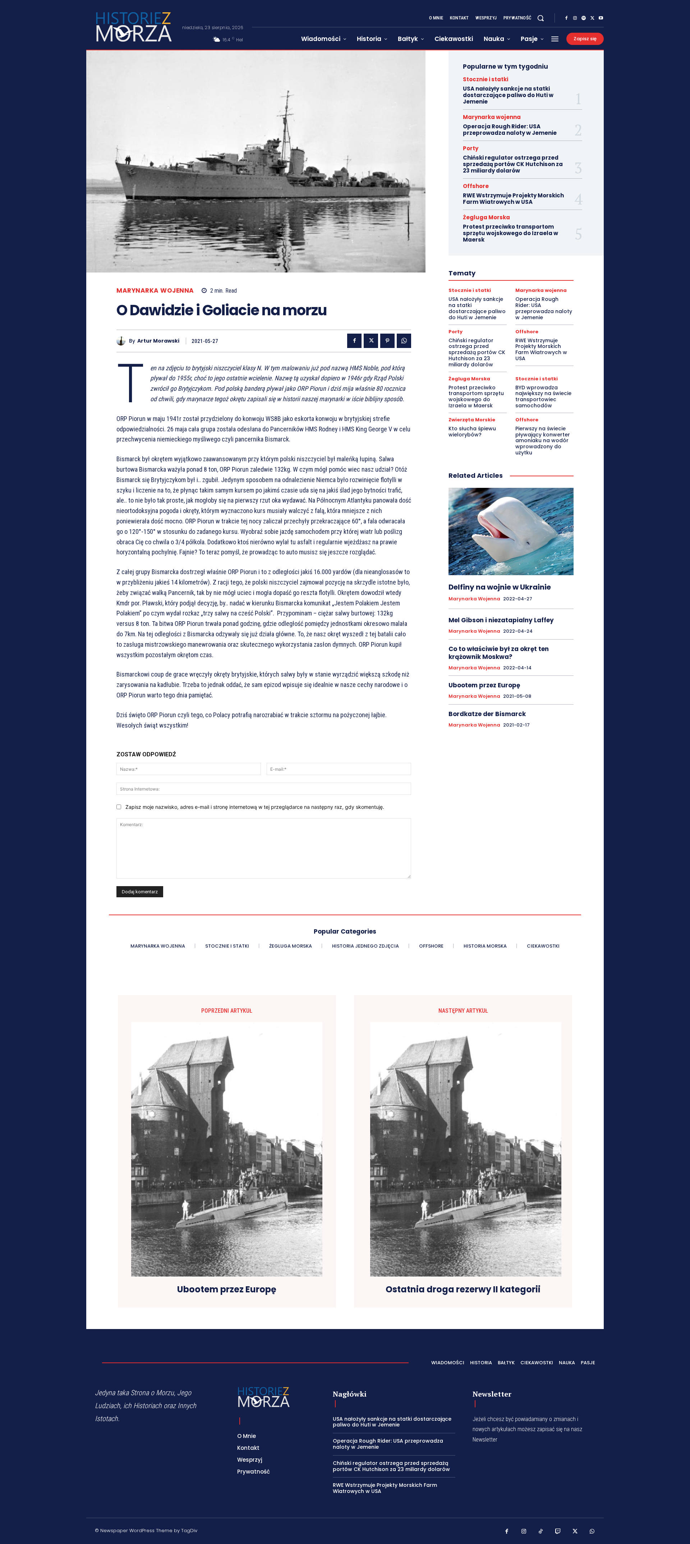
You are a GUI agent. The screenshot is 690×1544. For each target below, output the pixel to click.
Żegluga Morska (486, 217)
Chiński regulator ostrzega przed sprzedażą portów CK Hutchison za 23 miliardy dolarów (513, 164)
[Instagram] (575, 18)
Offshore (476, 186)
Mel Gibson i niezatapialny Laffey (501, 620)
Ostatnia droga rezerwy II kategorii (463, 1289)
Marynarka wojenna (492, 117)
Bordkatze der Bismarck (487, 714)
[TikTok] (541, 1532)
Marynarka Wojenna (155, 291)
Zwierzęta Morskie (471, 419)
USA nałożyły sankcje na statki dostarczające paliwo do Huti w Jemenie (508, 95)
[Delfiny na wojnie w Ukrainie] (511, 532)
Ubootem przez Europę (484, 685)
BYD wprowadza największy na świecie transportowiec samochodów (543, 396)
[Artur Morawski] (122, 340)
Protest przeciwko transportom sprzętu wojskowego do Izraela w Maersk (510, 233)
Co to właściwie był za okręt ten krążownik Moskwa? (498, 653)
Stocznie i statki (485, 79)
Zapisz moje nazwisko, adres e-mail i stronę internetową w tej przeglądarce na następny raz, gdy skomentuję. (254, 807)
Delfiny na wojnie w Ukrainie (499, 587)
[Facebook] (566, 18)
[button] (540, 18)
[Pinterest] (387, 341)
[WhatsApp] (404, 341)
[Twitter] (592, 18)
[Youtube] (601, 18)
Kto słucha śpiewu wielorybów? (472, 431)
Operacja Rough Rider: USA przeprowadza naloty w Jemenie (510, 130)
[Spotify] (583, 18)
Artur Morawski (158, 341)
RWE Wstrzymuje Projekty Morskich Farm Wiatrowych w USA (513, 199)
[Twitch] (558, 1532)
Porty (470, 148)
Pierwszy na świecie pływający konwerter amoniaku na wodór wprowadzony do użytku (542, 440)
